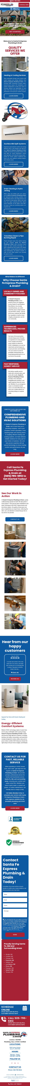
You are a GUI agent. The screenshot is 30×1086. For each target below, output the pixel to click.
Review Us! (15, 678)
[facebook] (12, 1063)
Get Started (15, 31)
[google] (15, 1063)
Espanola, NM (10, 960)
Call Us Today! (16, 1084)
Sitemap (5, 1077)
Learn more (13, 96)
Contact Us (15, 519)
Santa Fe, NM (9, 970)
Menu (16, 8)
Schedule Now (23, 4)
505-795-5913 (17, 1070)
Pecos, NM (9, 966)
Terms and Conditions (15, 930)
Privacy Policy (11, 1077)
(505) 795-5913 (13, 476)
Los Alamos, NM (10, 964)
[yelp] (18, 1063)
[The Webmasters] (15, 1075)
